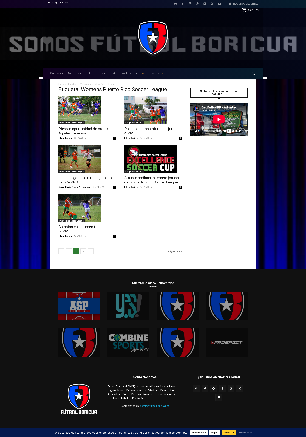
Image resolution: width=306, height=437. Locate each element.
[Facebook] (182, 4)
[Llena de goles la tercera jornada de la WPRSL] (87, 159)
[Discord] (175, 4)
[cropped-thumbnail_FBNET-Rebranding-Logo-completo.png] (227, 306)
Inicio (61, 83)
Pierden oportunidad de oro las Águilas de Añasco (83, 131)
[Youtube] (219, 4)
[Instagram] (190, 4)
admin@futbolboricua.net (154, 405)
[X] (212, 4)
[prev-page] (61, 251)
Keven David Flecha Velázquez (74, 187)
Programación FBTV (134, 123)
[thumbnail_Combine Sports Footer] (128, 342)
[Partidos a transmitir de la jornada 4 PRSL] (153, 110)
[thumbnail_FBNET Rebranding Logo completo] (178, 306)
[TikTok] (197, 4)
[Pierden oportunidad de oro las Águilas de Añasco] (87, 110)
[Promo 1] (79, 306)
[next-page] (91, 251)
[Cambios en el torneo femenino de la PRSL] (87, 208)
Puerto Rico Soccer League (72, 123)
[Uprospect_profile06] (227, 342)
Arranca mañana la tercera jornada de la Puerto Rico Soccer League (152, 180)
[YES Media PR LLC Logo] (128, 306)
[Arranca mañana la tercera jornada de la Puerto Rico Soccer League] (153, 159)
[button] (253, 73)
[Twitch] (205, 4)
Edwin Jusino (65, 138)
